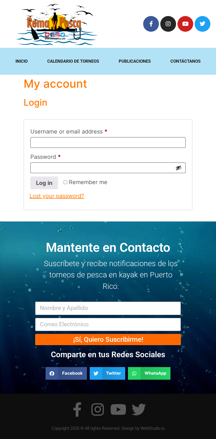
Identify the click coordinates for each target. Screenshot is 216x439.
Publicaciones (135, 61)
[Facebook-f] (151, 24)
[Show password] (179, 168)
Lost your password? (57, 196)
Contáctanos (185, 61)
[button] (66, 373)
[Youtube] (185, 24)
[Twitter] (202, 24)
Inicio (21, 61)
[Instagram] (168, 24)
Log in (44, 183)
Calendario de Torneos (73, 61)
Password (57, 155)
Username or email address (80, 130)
